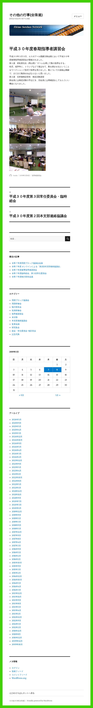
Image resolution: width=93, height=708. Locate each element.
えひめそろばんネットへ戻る (22, 693)
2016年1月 (16, 559)
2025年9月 (16, 423)
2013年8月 (16, 603)
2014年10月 (17, 579)
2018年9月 (16, 525)
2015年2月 (16, 573)
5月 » (57, 395)
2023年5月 (16, 467)
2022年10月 (17, 477)
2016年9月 (16, 549)
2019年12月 (17, 511)
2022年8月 (16, 481)
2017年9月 (16, 535)
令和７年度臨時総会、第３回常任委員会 (29, 273)
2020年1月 (16, 508)
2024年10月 (17, 440)
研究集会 (15, 327)
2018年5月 (16, 528)
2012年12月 (17, 617)
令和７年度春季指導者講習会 (24, 270)
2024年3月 (16, 453)
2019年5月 (16, 518)
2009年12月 (17, 641)
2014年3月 (16, 590)
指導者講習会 (36, 175)
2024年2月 (16, 457)
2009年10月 (17, 644)
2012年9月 (16, 620)
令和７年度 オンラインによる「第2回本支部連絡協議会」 (37, 266)
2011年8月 (16, 634)
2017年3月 (16, 545)
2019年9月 (16, 515)
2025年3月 (16, 433)
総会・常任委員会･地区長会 (24, 331)
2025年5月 (16, 426)
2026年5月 (16, 419)
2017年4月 (16, 542)
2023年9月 (16, 464)
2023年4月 (16, 470)
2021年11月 (16, 494)
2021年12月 (17, 491)
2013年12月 (17, 593)
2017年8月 (16, 539)
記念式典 (15, 334)
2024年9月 (17, 443)
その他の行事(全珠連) (26, 15)
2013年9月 (16, 600)
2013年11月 (16, 596)
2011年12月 (16, 631)
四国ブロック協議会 (20, 300)
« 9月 (21, 395)
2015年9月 (16, 566)
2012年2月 (16, 627)
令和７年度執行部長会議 (22, 276)
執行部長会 (16, 307)
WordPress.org (19, 678)
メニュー (78, 16)
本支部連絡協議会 (19, 320)
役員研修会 (16, 310)
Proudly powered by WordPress (39, 701)
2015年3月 (16, 569)
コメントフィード (19, 674)
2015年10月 (17, 562)
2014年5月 (16, 583)
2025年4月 (16, 430)
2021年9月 (16, 498)
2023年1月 (16, 474)
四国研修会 (16, 303)
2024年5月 (16, 447)
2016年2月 (16, 556)
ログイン (15, 668)
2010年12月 (17, 637)
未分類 (15, 317)
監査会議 (15, 324)
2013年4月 (16, 610)
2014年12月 (17, 576)
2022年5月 (16, 484)
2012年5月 (16, 624)
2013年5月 (16, 607)
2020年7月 (17, 501)
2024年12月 (17, 436)
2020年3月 (17, 504)
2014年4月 (16, 586)
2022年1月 (16, 487)
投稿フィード (17, 671)
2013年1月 (16, 613)
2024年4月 (17, 450)
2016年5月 (16, 552)
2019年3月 (16, 522)
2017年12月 (17, 532)
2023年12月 (17, 460)
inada (15, 175)
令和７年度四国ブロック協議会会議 (27, 263)
